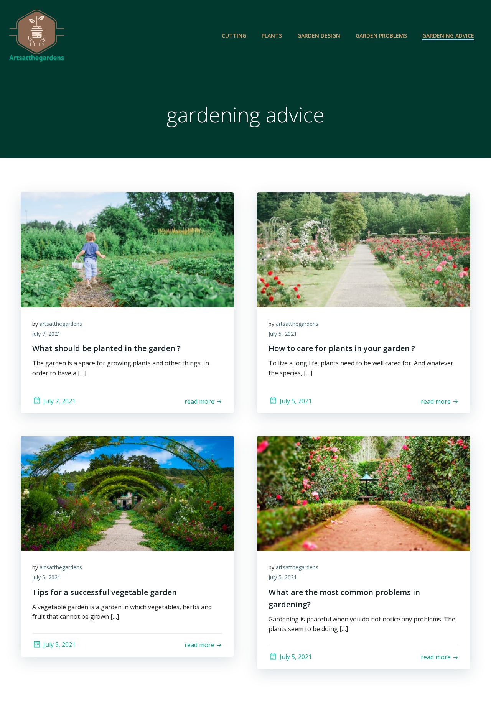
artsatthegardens (61, 323)
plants (272, 35)
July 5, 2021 (283, 333)
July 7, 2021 (46, 333)
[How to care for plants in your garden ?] (363, 249)
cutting (234, 35)
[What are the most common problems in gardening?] (363, 493)
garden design (318, 35)
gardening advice (448, 35)
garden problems (381, 35)
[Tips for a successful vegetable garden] (127, 493)
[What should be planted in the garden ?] (127, 249)
